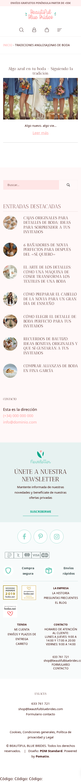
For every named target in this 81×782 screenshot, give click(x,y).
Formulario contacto (40, 714)
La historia (60, 593)
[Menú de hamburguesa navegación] (59, 29)
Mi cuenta (21, 629)
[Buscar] (21, 29)
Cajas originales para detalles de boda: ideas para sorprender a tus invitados (47, 225)
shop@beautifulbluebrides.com (40, 709)
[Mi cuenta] (34, 29)
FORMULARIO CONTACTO (61, 666)
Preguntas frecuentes (61, 598)
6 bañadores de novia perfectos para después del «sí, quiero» (47, 250)
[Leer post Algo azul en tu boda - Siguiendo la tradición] (40, 98)
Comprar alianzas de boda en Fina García (50, 368)
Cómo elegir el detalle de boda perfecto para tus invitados (49, 321)
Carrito (22, 644)
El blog (61, 603)
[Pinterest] (40, 536)
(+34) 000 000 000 (18, 415)
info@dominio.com (20, 422)
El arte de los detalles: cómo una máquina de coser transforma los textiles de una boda (47, 274)
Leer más (41, 132)
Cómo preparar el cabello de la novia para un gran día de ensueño (50, 299)
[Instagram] (57, 536)
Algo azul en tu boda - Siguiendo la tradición (40, 71)
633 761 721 (61, 657)
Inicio (7, 45)
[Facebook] (24, 536)
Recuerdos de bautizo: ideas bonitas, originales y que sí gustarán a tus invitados (50, 346)
